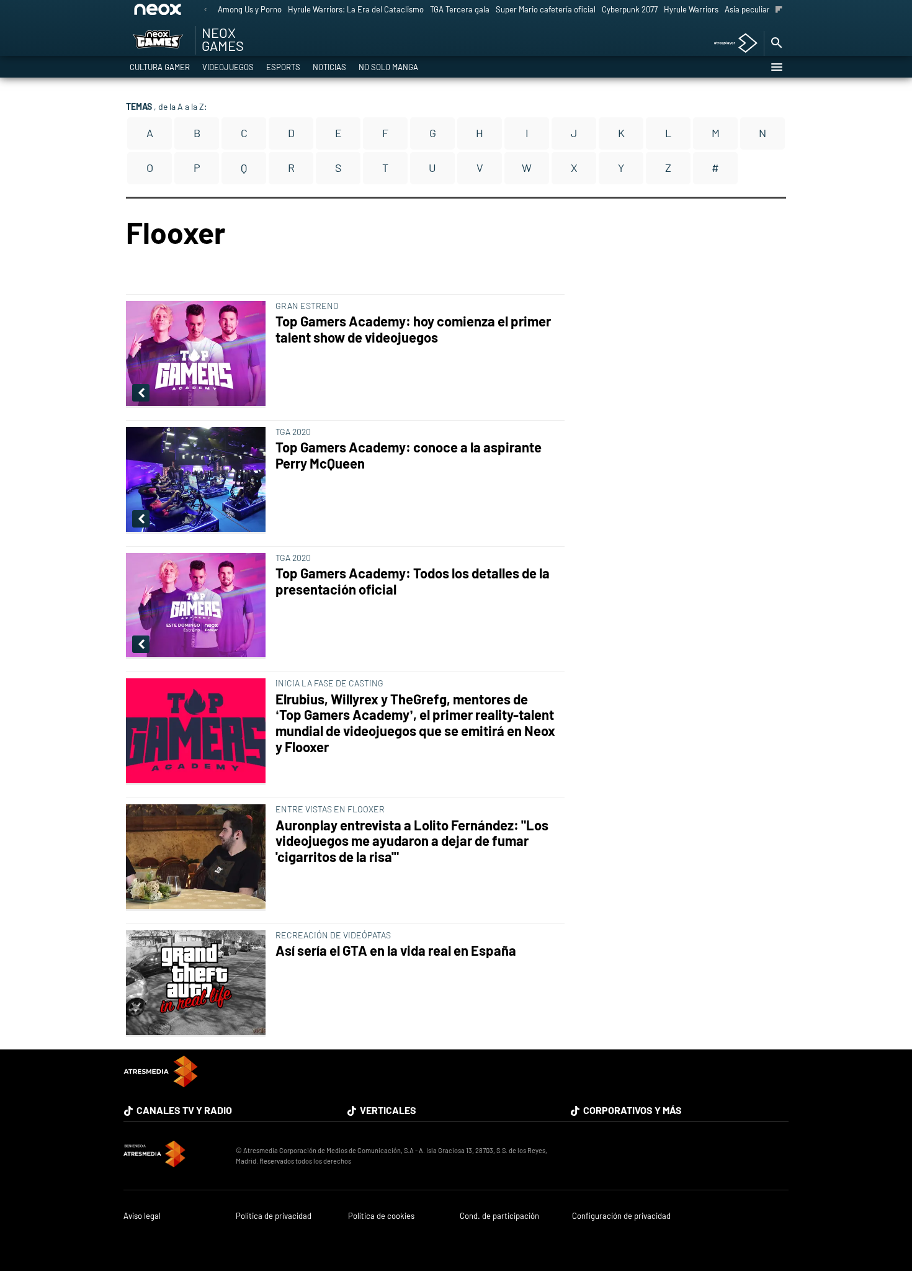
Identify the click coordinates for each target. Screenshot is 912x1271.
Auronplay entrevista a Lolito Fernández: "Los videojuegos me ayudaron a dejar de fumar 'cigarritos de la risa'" (411, 841)
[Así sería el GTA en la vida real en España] (198, 983)
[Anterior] (205, 10)
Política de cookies (381, 1216)
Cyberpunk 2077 (630, 9)
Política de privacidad (273, 1216)
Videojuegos (228, 67)
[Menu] (776, 67)
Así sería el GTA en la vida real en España (395, 950)
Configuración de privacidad (621, 1216)
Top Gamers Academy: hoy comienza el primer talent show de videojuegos (413, 329)
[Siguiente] (779, 10)
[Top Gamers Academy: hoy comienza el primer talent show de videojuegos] (198, 354)
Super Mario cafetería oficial (546, 9)
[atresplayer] (731, 44)
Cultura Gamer (160, 67)
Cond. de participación (499, 1216)
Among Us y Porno (250, 9)
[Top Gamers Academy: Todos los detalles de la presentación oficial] (198, 606)
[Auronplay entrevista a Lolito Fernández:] (198, 857)
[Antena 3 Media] (173, 1155)
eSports (283, 67)
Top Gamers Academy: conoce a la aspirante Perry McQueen (408, 455)
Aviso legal (142, 1216)
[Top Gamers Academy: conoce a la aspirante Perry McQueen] (198, 480)
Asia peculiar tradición (764, 9)
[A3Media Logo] (160, 1083)
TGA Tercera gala (460, 9)
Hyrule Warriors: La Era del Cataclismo (356, 9)
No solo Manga (388, 67)
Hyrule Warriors (691, 9)
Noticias (329, 67)
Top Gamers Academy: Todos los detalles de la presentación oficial (412, 581)
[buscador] (776, 43)
